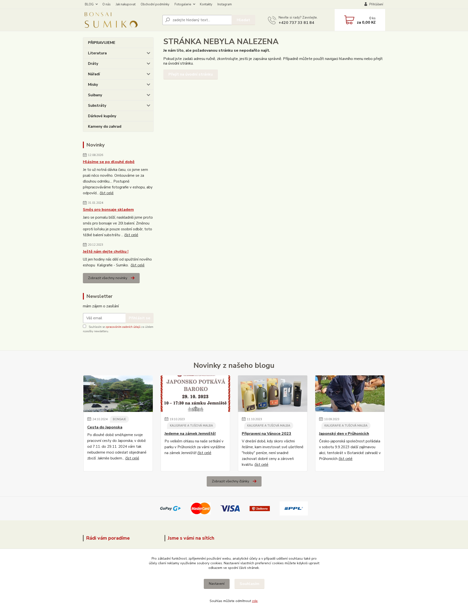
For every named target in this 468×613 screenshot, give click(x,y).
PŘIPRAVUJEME (101, 42)
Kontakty (206, 4)
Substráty (97, 105)
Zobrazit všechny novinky (107, 278)
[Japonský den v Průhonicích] (350, 393)
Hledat (243, 20)
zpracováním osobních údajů (123, 327)
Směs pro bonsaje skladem (108, 209)
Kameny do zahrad (104, 126)
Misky (93, 84)
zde (255, 601)
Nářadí (94, 74)
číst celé (107, 193)
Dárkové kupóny (102, 116)
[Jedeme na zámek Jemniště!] (195, 393)
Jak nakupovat (126, 4)
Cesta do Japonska (104, 427)
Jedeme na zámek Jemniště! (190, 433)
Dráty (93, 63)
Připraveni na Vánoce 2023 (266, 433)
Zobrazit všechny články (230, 481)
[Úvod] (120, 20)
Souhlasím (249, 583)
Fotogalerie (183, 4)
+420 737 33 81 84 (296, 22)
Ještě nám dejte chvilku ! (105, 251)
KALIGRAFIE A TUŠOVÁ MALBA (191, 426)
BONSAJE (119, 419)
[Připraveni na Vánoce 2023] (272, 393)
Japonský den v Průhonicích (344, 433)
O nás (106, 4)
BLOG (89, 4)
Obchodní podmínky (155, 4)
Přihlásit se (139, 318)
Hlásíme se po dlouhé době (109, 162)
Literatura (97, 53)
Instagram (224, 4)
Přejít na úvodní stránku (190, 74)
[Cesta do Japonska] (118, 393)
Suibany (95, 95)
